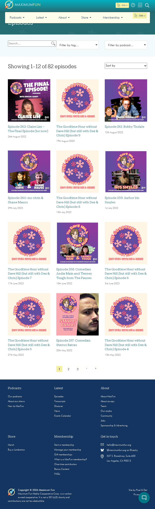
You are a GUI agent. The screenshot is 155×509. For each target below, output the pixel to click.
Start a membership (64, 445)
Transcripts (59, 401)
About (63, 17)
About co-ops (107, 401)
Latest (40, 17)
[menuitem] (17, 17)
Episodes (59, 396)
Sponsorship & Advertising (114, 425)
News (57, 411)
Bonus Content (61, 469)
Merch (11, 445)
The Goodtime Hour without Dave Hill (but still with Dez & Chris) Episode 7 (29, 274)
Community (106, 416)
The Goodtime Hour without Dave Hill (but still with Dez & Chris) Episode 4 (126, 345)
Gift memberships (63, 455)
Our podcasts (15, 396)
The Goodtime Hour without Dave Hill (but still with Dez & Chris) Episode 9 (77, 131)
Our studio (106, 411)
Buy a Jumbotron (16, 450)
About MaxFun (108, 396)
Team (103, 406)
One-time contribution (65, 464)
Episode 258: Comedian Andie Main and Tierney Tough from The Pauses (74, 274)
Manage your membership (67, 450)
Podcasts (15, 17)
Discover (58, 406)
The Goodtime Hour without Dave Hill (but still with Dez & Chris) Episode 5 (29, 345)
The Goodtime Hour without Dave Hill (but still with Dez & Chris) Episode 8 (77, 202)
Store (84, 17)
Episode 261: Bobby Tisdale (124, 127)
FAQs (57, 474)
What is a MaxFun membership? (70, 459)
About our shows (16, 401)
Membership (111, 17)
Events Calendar (62, 416)
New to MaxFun (16, 406)
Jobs (103, 421)
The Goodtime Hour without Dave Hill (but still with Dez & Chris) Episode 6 (126, 274)
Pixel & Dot (141, 490)
